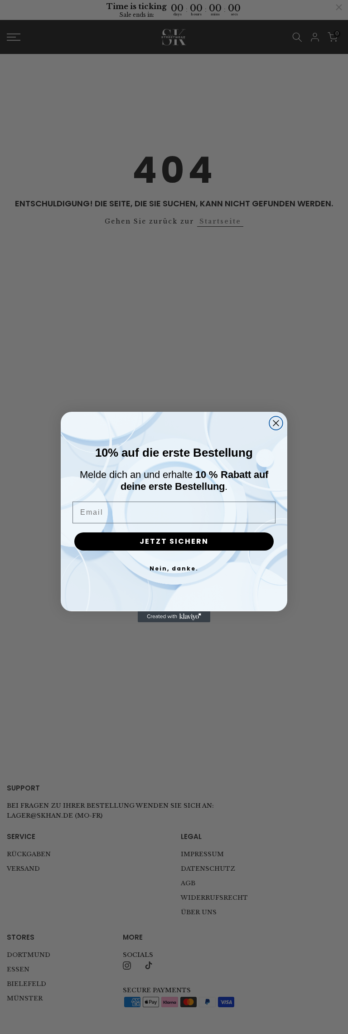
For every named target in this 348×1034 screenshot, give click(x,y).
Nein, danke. (174, 568)
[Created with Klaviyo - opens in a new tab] (174, 616)
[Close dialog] (276, 423)
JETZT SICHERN (174, 541)
